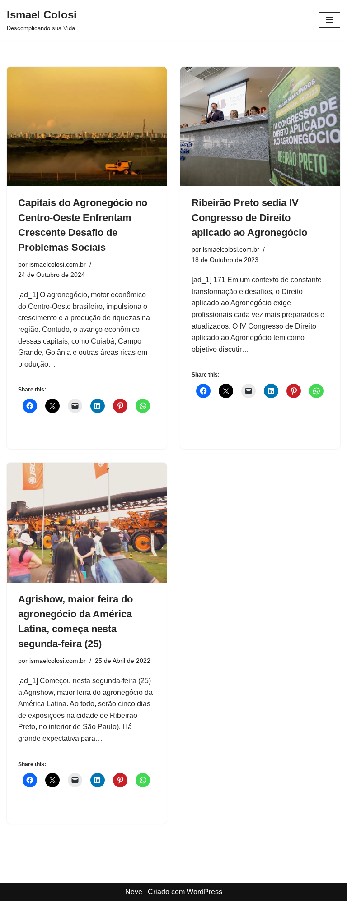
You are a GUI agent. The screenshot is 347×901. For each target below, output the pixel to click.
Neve (133, 892)
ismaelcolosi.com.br (57, 264)
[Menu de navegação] (329, 20)
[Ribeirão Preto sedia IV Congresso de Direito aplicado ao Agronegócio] (260, 127)
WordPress (204, 892)
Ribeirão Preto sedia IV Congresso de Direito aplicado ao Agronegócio (249, 217)
